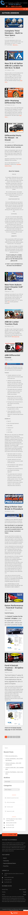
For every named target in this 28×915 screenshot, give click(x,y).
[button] (24, 9)
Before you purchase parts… (11, 756)
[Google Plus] (13, 834)
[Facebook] (9, 834)
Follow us (5, 834)
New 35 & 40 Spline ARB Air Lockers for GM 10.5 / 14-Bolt (14, 65)
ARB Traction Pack (15, 336)
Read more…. (15, 44)
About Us (5, 858)
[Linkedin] (11, 834)
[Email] (15, 834)
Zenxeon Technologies (14, 910)
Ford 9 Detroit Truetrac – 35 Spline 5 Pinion (14, 667)
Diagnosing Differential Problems (9, 863)
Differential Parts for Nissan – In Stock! (13, 137)
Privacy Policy (5, 866)
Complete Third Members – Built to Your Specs (13, 33)
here (9, 301)
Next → (17, 737)
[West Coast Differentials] (14, 2)
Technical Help (6, 860)
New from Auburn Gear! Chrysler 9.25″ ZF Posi (14, 287)
